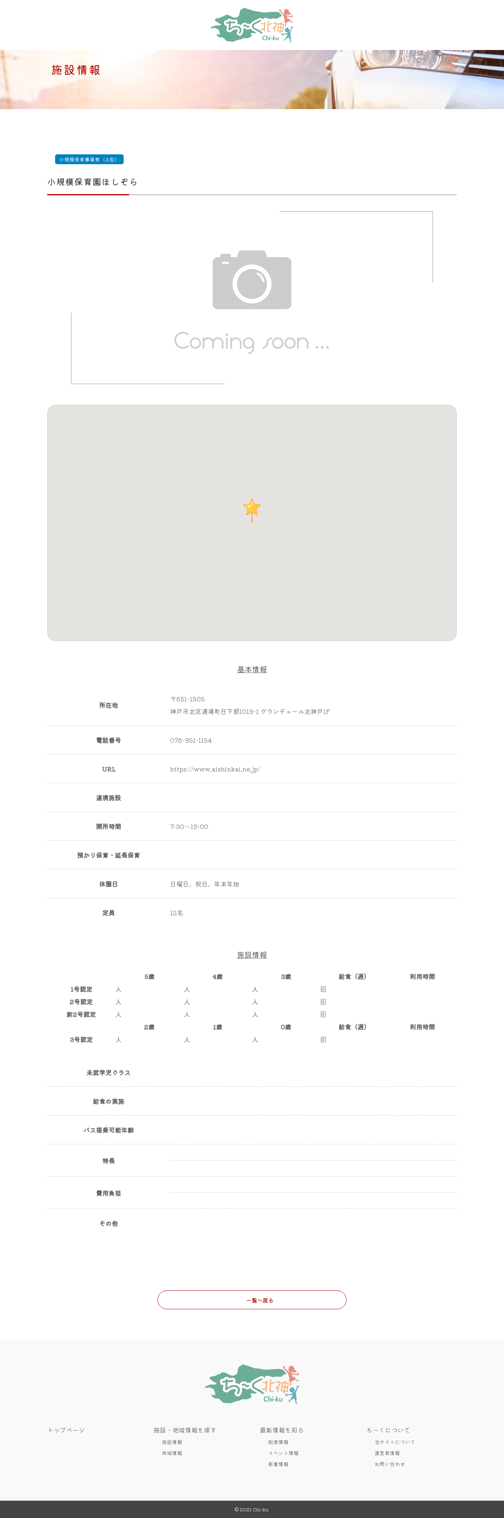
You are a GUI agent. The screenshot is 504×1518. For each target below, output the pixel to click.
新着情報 (278, 1464)
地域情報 (172, 1453)
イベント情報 (283, 1453)
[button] (252, 511)
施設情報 (172, 1442)
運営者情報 (387, 1453)
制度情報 (278, 1442)
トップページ (66, 1430)
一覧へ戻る (260, 1300)
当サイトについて (394, 1442)
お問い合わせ (389, 1464)
